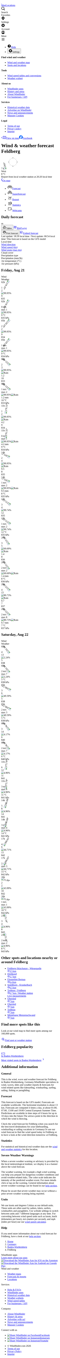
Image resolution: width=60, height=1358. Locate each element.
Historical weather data (18, 107)
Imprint (10, 131)
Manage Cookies (15, 115)
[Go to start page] (1, 2)
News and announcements (20, 113)
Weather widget (15, 78)
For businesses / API (17, 97)
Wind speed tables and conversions (24, 75)
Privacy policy (14, 128)
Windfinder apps (15, 88)
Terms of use (13, 126)
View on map (12, 138)
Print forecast (12, 233)
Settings (16, 52)
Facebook (27, 138)
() (9, 247)
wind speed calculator (35, 1222)
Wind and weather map (18, 62)
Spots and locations (16, 65)
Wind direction (8, 244)
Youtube (44, 1340)
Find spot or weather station (18, 1040)
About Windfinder (16, 94)
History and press (15, 91)
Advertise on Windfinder (19, 110)
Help (13, 47)
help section (51, 1185)
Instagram (45, 1338)
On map (6, 180)
